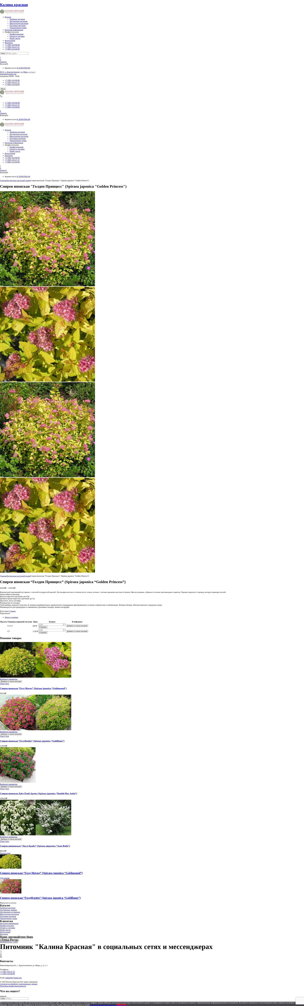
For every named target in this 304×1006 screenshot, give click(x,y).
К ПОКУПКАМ (23, 68)
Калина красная (14, 4)
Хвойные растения (17, 19)
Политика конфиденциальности (13, 986)
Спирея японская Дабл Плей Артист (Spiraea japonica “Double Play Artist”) (38, 793)
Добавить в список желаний (77, 626)
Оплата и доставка (17, 36)
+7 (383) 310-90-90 (12, 80)
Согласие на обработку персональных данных (18, 984)
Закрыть (3, 62)
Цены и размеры (11, 617)
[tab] (154, 617)
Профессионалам (16, 34)
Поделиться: (5, 613)
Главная (3, 181)
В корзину (43, 627)
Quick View (4, 684)
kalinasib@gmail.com (8, 74)
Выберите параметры (8, 679)
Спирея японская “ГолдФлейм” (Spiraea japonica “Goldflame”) (32, 741)
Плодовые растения (18, 26)
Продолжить (121, 1005)
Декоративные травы (18, 28)
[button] (152, 60)
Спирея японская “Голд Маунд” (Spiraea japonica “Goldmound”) (33, 688)
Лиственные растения (18, 21)
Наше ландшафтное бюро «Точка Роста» (16, 938)
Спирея (27, 181)
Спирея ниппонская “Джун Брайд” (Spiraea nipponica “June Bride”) (35, 846)
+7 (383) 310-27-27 (12, 82)
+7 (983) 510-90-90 (12, 85)
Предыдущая (5, 853)
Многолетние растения (19, 23)
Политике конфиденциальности (103, 1005)
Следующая (5, 878)
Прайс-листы (15, 38)
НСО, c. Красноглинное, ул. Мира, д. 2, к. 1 (17, 72)
